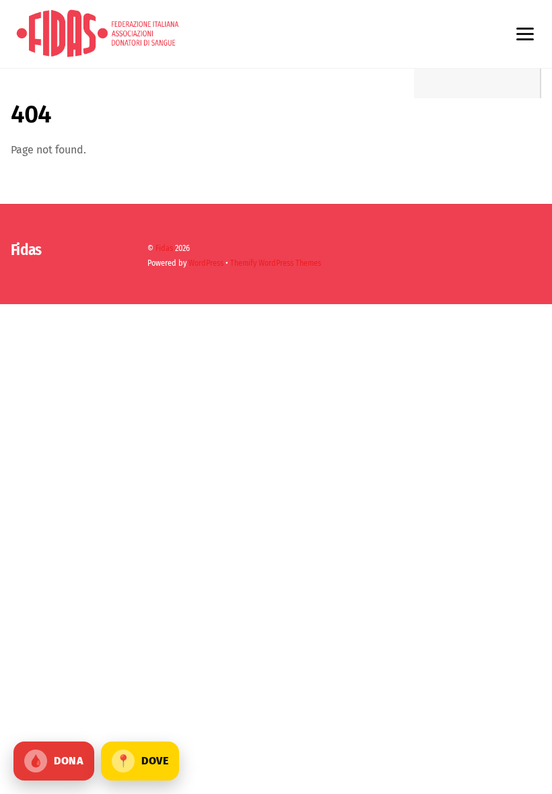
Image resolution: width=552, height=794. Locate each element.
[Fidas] (97, 55)
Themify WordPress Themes (275, 263)
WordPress (205, 263)
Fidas (164, 248)
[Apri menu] (525, 34)
